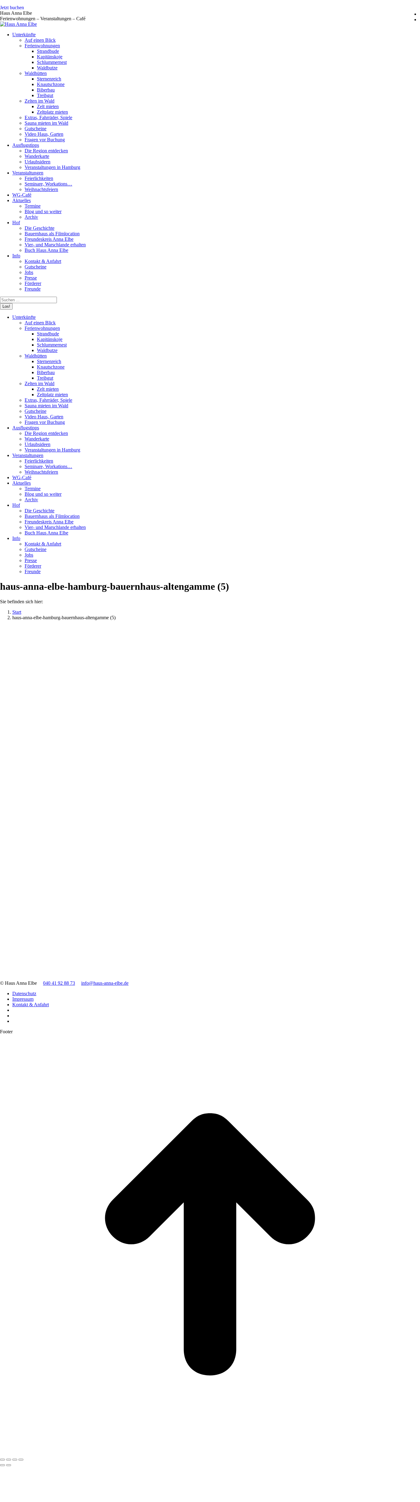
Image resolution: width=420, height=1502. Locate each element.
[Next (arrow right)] (8, 1465)
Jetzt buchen (12, 7)
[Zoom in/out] (20, 1460)
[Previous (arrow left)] (2, 1465)
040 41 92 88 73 (59, 983)
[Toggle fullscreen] (14, 1460)
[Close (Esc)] (2, 1460)
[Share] (8, 1460)
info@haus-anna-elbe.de (105, 983)
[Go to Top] (210, 1452)
